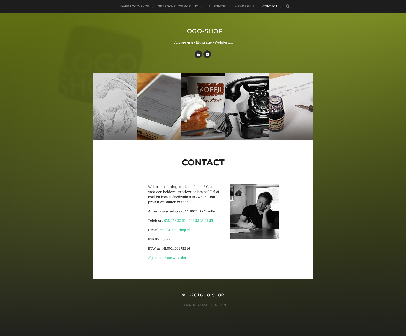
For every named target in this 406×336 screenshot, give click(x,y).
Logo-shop (203, 31)
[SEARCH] (288, 6)
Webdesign (244, 6)
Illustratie (216, 6)
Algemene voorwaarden (167, 258)
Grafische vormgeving (178, 6)
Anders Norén (214, 305)
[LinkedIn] (198, 54)
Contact (269, 6)
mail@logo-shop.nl (175, 230)
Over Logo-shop (134, 6)
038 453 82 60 (175, 221)
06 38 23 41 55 (202, 221)
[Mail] (207, 54)
